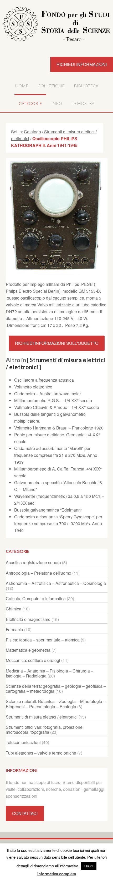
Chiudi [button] (88, 865)
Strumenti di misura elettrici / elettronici (42, 717)
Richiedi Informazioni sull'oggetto (56, 343)
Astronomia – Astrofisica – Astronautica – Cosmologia (56, 583)
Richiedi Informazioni (81, 64)
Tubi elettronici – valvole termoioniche (41, 753)
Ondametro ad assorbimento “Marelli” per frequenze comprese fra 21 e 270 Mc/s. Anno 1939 (55, 455)
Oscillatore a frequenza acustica (44, 380)
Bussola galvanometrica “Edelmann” (48, 510)
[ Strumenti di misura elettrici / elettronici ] (55, 363)
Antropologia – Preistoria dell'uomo (38, 573)
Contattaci (25, 813)
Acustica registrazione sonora (33, 562)
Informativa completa (56, 874)
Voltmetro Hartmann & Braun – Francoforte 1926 (59, 428)
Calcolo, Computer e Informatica (36, 598)
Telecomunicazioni (23, 742)
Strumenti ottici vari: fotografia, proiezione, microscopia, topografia (45, 729)
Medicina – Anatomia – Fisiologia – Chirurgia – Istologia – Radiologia (49, 673)
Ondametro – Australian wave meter (47, 394)
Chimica (13, 609)
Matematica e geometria (28, 650)
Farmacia (14, 629)
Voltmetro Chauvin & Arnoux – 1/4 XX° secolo (56, 407)
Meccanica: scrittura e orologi (33, 660)
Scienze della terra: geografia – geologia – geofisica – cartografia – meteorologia (56, 688)
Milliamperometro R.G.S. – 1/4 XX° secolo (53, 400)
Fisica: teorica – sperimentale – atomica (43, 640)
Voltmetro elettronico (33, 387)
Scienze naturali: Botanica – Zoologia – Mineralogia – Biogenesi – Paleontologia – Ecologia (56, 703)
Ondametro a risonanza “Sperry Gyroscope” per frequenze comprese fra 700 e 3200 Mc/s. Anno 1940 (58, 523)
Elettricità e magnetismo (28, 619)
